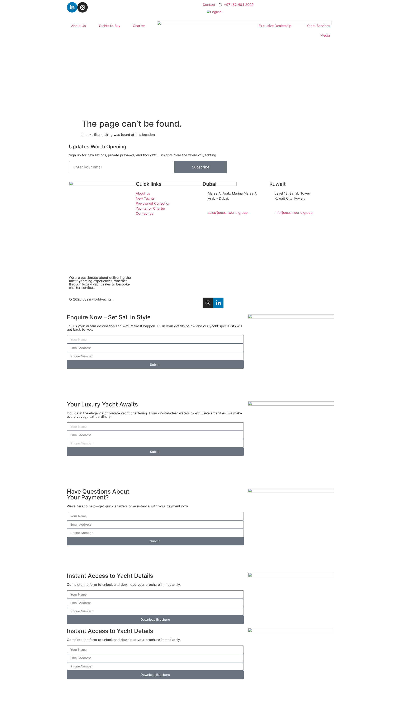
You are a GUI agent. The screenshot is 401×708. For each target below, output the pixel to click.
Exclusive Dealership (275, 26)
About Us (78, 26)
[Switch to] (214, 12)
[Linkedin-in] (72, 7)
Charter (139, 26)
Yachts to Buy (109, 26)
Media (325, 35)
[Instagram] (82, 7)
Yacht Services (318, 26)
